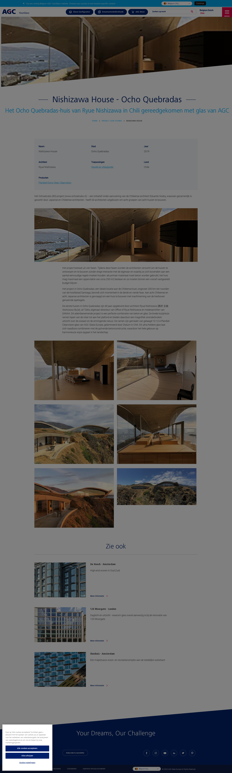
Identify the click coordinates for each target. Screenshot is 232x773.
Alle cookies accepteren (27, 748)
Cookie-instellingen (27, 763)
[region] (27, 747)
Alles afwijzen (27, 756)
